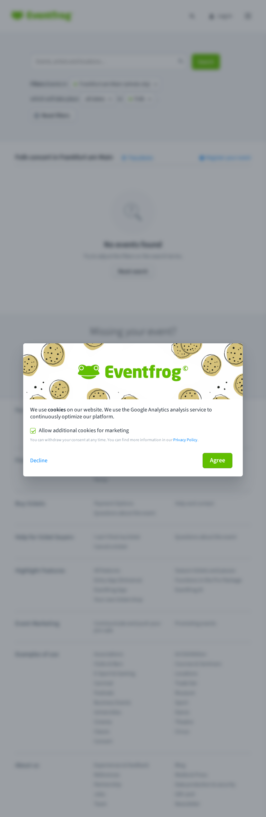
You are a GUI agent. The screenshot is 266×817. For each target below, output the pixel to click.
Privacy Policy (185, 440)
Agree (217, 460)
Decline (38, 460)
